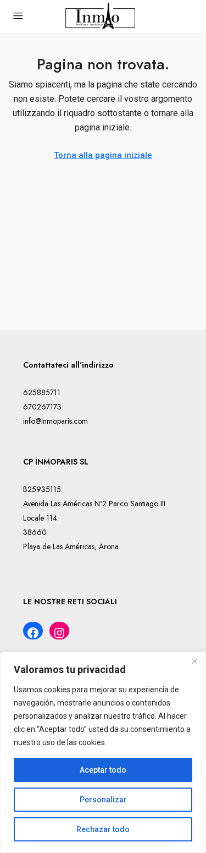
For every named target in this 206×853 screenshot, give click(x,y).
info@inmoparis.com (55, 420)
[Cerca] (194, 661)
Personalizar (103, 799)
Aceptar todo (103, 769)
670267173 (42, 406)
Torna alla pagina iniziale (103, 155)
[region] (103, 752)
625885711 (41, 392)
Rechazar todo (103, 829)
